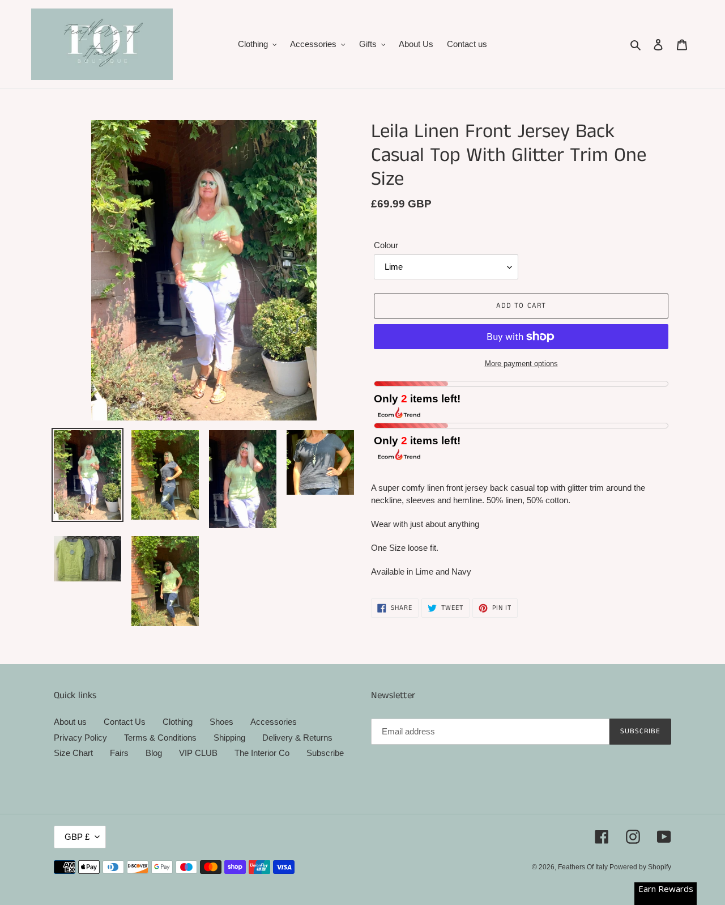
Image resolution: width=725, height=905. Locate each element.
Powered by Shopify (640, 867)
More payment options (521, 363)
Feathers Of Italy (583, 867)
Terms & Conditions (160, 737)
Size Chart (73, 753)
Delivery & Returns (297, 737)
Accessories (273, 721)
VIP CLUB (198, 753)
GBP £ (77, 837)
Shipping (229, 737)
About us (70, 721)
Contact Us (125, 721)
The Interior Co (261, 753)
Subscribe (325, 753)
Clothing (178, 721)
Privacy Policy (80, 737)
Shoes (221, 721)
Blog (154, 753)
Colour (386, 245)
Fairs (119, 753)
